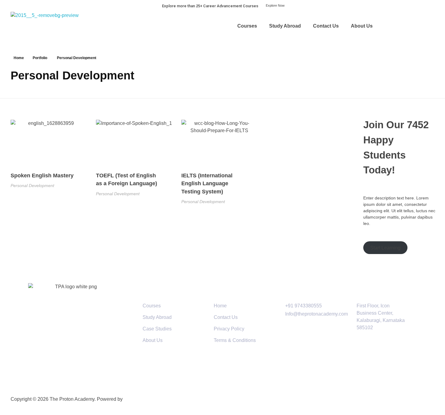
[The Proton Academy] (53, 26)
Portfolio (40, 58)
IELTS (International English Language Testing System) (206, 183)
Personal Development (32, 185)
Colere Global (139, 399)
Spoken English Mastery (42, 175)
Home (19, 58)
